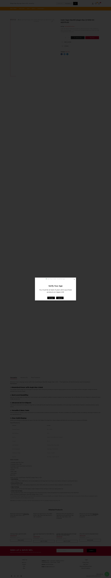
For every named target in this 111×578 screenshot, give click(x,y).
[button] (74, 279)
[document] (55, 289)
